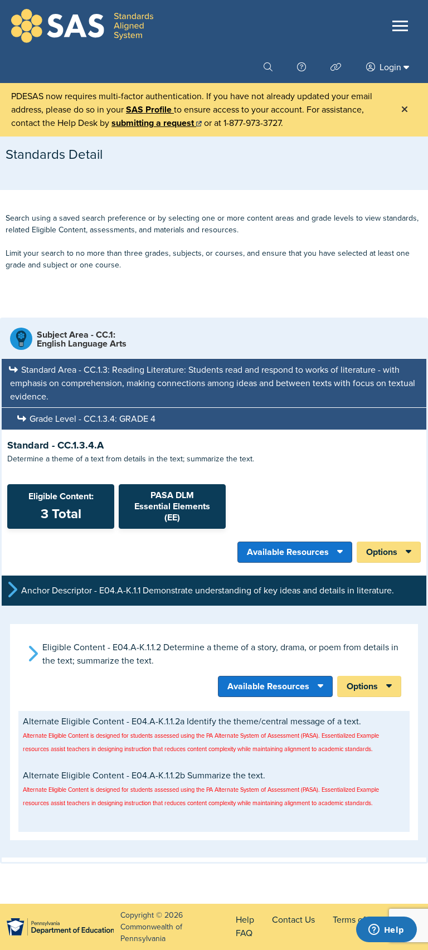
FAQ (244, 933)
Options (381, 552)
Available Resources (288, 552)
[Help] (302, 67)
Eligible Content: (61, 506)
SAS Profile (150, 109)
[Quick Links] (337, 67)
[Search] (269, 67)
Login (390, 67)
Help (245, 919)
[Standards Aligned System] (82, 26)
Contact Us (293, 919)
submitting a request (153, 123)
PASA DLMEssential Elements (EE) (172, 506)
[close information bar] (404, 110)
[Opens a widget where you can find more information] (386, 930)
